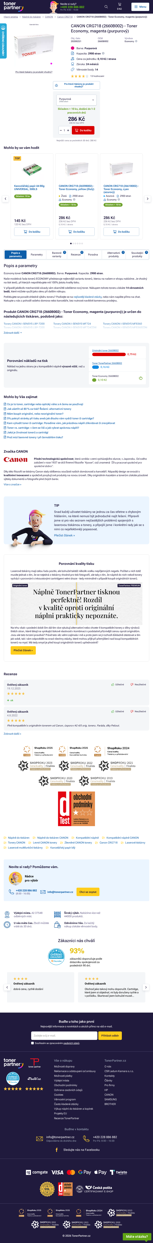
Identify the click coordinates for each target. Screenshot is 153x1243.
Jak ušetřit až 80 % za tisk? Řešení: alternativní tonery (39, 408)
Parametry (37, 254)
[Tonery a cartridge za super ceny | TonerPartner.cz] (14, 7)
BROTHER (110, 1104)
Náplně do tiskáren (31, 17)
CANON (49, 17)
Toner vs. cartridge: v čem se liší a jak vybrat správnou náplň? (43, 427)
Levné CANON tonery (45, 842)
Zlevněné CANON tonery (78, 842)
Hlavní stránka (11, 17)
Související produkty (137, 254)
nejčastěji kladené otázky (88, 296)
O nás (107, 1066)
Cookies (58, 1094)
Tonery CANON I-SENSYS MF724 (72, 323)
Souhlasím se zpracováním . (57, 1043)
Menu (142, 6)
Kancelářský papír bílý (62, 847)
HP (106, 1090)
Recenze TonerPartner (66, 1118)
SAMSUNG (110, 1099)
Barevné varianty (56, 254)
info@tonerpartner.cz (60, 891)
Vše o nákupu (63, 1060)
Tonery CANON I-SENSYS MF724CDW (74, 327)
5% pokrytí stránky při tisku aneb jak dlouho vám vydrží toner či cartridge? (50, 418)
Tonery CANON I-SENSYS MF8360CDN (125, 327)
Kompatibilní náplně (87, 837)
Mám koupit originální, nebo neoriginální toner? (35, 413)
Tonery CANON (16, 842)
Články (108, 1080)
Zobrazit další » (12, 733)
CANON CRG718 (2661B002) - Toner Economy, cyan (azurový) (121, 188)
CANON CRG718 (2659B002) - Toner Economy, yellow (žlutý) (76, 187)
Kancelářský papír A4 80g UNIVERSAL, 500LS (29, 187)
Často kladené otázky (66, 1104)
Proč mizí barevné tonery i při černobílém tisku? (35, 437)
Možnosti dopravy (64, 1066)
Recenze (76, 254)
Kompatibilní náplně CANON (123, 837)
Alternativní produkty (113, 254)
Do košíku (85, 130)
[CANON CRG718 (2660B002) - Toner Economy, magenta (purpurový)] (34, 65)
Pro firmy (109, 1085)
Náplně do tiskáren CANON (52, 837)
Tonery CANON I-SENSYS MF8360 (122, 323)
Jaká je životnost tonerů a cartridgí (27, 432)
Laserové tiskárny (135, 842)
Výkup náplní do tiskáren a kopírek (73, 1108)
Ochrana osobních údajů (68, 1090)
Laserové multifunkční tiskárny (25, 847)
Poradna (93, 254)
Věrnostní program (65, 1099)
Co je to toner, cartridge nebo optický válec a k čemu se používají (45, 404)
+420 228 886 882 (72, 7)
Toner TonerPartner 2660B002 (107, 363)
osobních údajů (71, 1043)
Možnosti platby (63, 1075)
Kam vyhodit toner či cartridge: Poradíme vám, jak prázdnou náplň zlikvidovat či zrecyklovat (61, 423)
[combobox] (76, 100)
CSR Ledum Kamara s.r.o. (119, 1071)
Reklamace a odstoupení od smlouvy (75, 1071)
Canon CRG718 (65, 17)
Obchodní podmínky (65, 1085)
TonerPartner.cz (115, 1060)
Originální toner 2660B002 (105, 350)
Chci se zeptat (87, 891)
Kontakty (109, 1075)
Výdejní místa (61, 1080)
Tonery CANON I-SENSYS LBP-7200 (24, 323)
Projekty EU (60, 1113)
